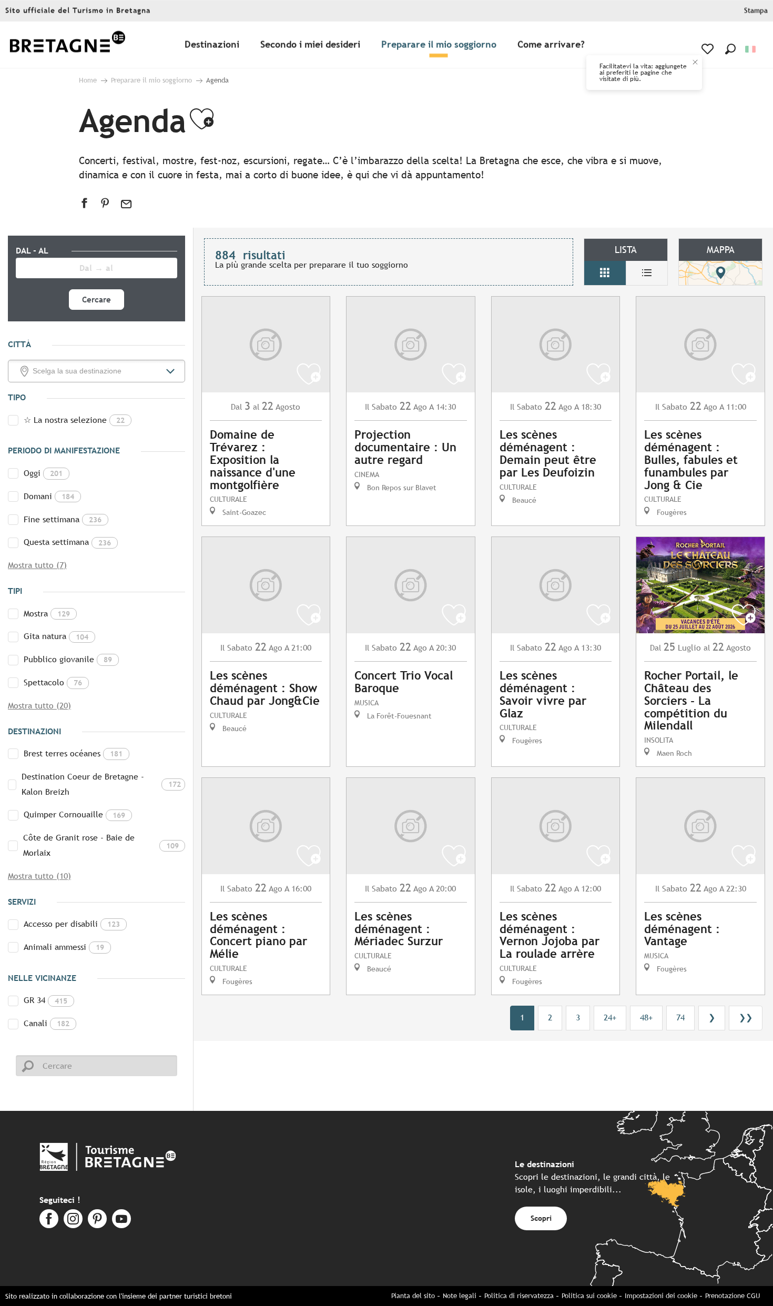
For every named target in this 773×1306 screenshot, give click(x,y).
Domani (49, 496)
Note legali (459, 1296)
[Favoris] (708, 49)
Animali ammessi (64, 947)
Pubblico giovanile (68, 659)
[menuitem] (67, 45)
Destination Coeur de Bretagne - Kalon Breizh (101, 784)
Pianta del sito (413, 1296)
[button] (730, 48)
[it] (751, 49)
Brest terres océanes (73, 753)
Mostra (47, 614)
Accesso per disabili (72, 924)
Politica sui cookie (589, 1296)
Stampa (756, 11)
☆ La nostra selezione (74, 420)
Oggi (43, 473)
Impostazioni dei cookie (661, 1296)
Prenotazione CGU (732, 1296)
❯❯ (745, 1017)
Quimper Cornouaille (74, 814)
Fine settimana (62, 519)
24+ (610, 1017)
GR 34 (45, 1000)
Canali (46, 1023)
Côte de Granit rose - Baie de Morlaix (101, 845)
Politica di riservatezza (519, 1296)
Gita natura (56, 636)
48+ (646, 1017)
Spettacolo (53, 682)
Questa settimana (67, 542)
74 (680, 1017)
